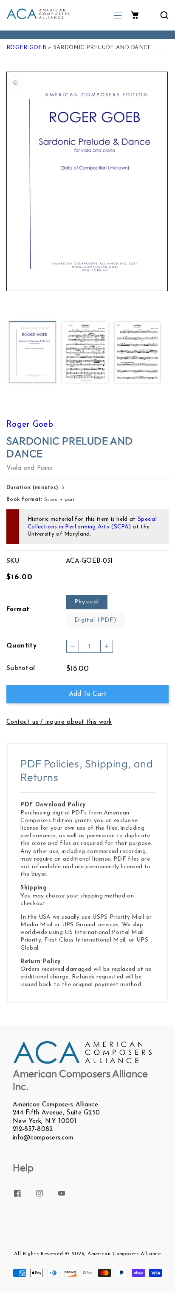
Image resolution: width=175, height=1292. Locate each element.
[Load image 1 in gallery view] (32, 353)
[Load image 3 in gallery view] (137, 353)
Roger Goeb (26, 47)
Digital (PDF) (95, 620)
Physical (86, 602)
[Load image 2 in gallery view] (85, 353)
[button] (117, 15)
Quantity (21, 646)
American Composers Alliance (124, 1253)
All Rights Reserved (38, 1253)
